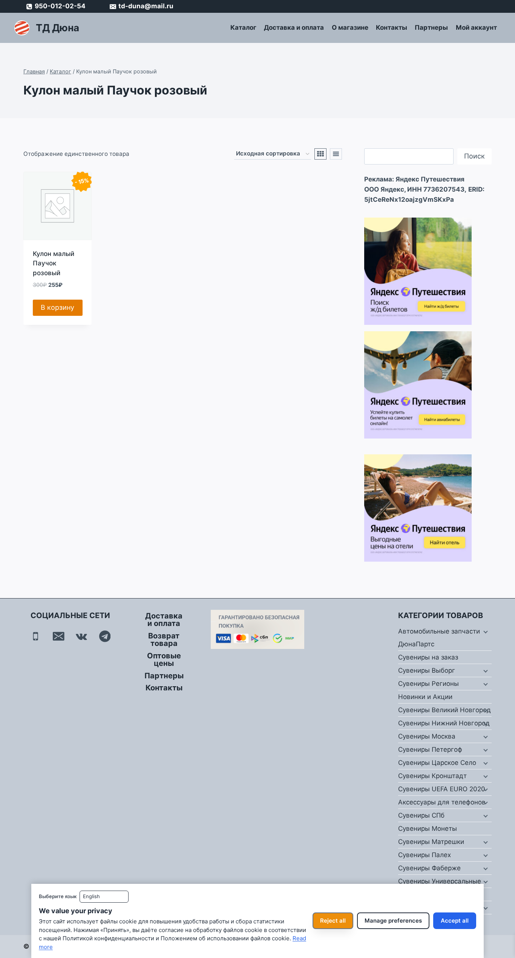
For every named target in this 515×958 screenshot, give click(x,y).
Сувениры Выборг (426, 670)
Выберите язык (58, 896)
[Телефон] (35, 636)
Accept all (455, 920)
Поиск (474, 156)
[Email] (58, 636)
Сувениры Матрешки (431, 841)
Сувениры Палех (424, 855)
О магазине (350, 27)
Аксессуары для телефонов (442, 802)
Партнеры (431, 27)
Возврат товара (163, 639)
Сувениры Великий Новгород (444, 710)
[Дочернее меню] (485, 631)
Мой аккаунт (476, 27)
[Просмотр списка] (336, 154)
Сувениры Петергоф (430, 749)
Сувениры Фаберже (429, 868)
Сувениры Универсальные (439, 881)
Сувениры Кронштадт (432, 776)
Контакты (391, 27)
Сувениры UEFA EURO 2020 (441, 789)
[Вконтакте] (81, 636)
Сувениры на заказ (428, 657)
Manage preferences (393, 920)
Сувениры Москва (426, 736)
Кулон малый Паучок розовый (53, 263)
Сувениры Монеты (427, 828)
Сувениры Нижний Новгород (444, 723)
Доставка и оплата (294, 27)
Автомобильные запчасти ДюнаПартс (439, 637)
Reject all (333, 920)
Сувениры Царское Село (437, 762)
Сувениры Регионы (428, 683)
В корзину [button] (57, 307)
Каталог (243, 27)
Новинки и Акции (425, 697)
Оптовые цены (164, 659)
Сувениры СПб (421, 815)
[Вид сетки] (320, 154)
